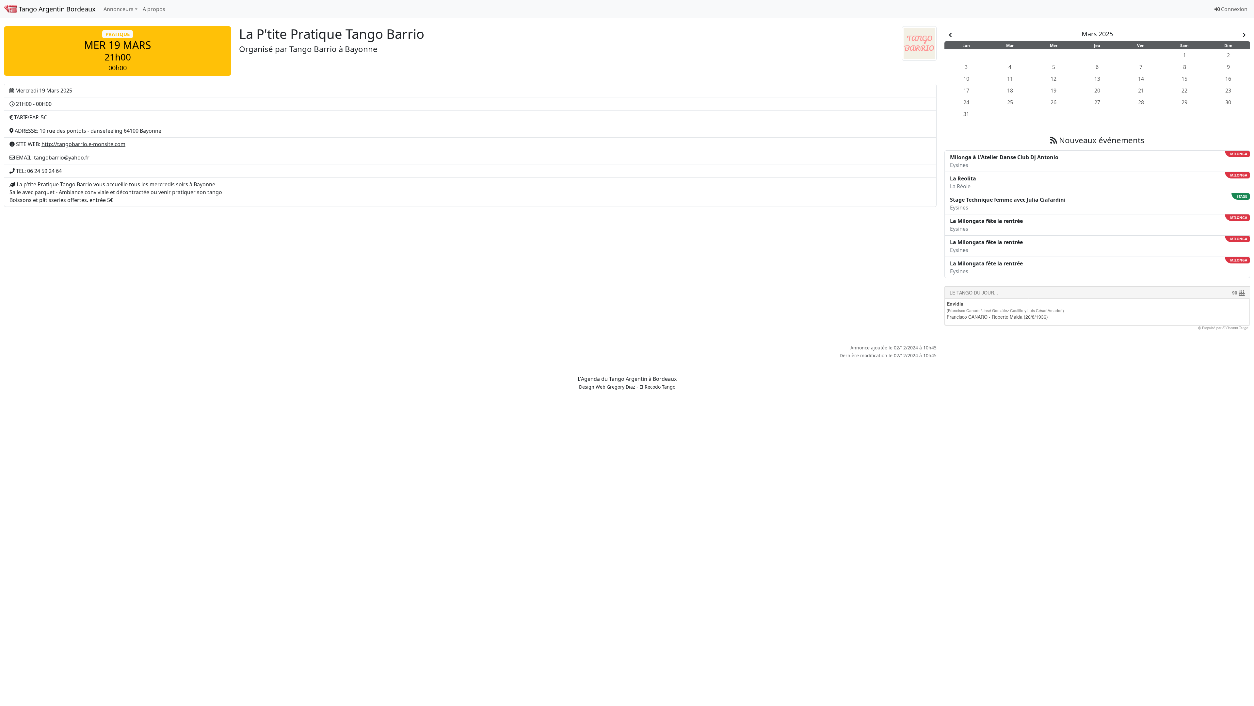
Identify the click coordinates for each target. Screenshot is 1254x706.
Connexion (1233, 9)
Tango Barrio (313, 48)
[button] (117, 51)
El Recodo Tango (657, 387)
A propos (154, 9)
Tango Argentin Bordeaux (56, 9)
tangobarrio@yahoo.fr (61, 157)
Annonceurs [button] (119, 9)
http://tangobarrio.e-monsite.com (83, 144)
